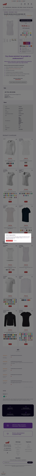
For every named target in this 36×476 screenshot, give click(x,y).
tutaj (14, 238)
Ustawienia (15, 240)
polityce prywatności (25, 237)
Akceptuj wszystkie (9, 240)
